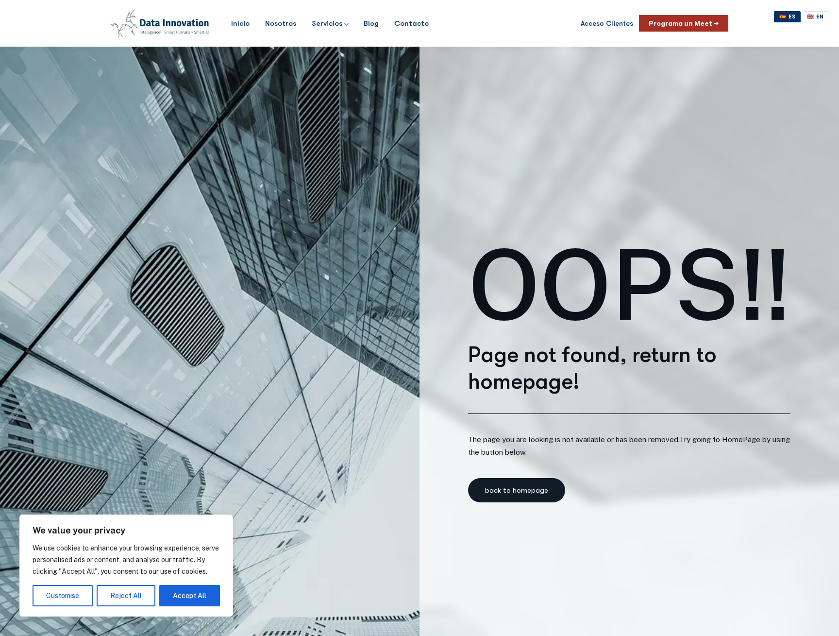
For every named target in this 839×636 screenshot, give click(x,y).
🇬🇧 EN (815, 17)
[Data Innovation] (160, 23)
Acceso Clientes (607, 23)
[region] (126, 566)
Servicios (327, 23)
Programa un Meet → (684, 23)
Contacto (411, 23)
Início (240, 23)
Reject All (126, 596)
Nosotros (280, 23)
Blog (371, 23)
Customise (62, 596)
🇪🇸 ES (787, 17)
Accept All (189, 596)
